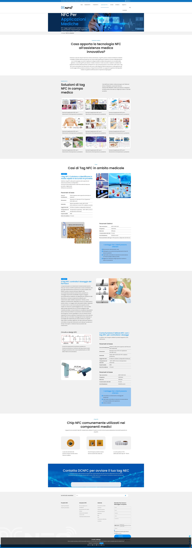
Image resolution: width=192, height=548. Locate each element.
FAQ (98, 517)
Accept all (101, 543)
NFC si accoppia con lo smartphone (83, 506)
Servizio (111, 4)
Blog (98, 515)
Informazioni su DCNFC (102, 505)
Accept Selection (95, 543)
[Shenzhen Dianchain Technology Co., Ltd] (67, 7)
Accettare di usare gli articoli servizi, (121, 532)
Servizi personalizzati (101, 511)
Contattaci (124, 10)
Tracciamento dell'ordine (102, 519)
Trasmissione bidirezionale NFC (84, 516)
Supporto (124, 4)
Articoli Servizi (119, 533)
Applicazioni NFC (104, 4)
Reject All (90, 543)
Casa (82, 4)
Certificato (99, 507)
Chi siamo (117, 4)
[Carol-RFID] (190, 536)
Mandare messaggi (120, 536)
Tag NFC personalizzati (65, 505)
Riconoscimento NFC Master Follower (84, 510)
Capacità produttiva (101, 509)
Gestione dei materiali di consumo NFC (83, 514)
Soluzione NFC (87, 4)
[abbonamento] (125, 495)
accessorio (117, 525)
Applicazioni (100, 513)
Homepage (63, 33)
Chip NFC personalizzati (65, 507)
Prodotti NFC (95, 4)
